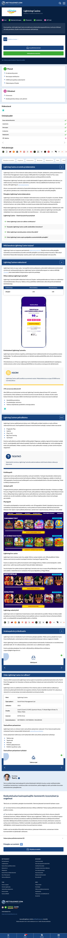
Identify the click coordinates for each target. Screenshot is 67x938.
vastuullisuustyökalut (36, 731)
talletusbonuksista (35, 250)
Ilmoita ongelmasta (6, 887)
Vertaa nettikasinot (6, 877)
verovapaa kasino (23, 185)
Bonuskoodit (38, 877)
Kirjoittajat (37, 887)
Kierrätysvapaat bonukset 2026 (42, 863)
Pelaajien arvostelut (8, 160)
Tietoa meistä (38, 884)
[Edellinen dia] (2, 142)
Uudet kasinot (5, 863)
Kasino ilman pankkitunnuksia (8, 865)
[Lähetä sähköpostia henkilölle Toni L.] (19, 778)
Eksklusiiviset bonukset (40, 875)
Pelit (57, 160)
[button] (64, 3)
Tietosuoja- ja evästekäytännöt (42, 893)
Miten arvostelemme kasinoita (42, 889)
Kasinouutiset (5, 891)
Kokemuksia (30, 160)
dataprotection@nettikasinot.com (9, 914)
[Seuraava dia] (64, 142)
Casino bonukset (39, 861)
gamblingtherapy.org (37, 919)
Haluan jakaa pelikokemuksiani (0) (13, 838)
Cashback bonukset (39, 865)
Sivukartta (37, 896)
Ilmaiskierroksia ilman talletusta (42, 868)
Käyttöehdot (38, 891)
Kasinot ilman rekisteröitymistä (9, 872)
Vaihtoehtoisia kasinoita (33, 53)
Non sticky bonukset (39, 870)
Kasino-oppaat (5, 884)
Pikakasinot (4, 870)
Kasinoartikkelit (5, 893)
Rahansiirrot (49, 160)
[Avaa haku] (60, 3)
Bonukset (39, 160)
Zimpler (6, 272)
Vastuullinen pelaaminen (7, 889)
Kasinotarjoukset (39, 872)
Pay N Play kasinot (6, 875)
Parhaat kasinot (5, 861)
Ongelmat (20, 160)
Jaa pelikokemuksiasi (35, 48)
